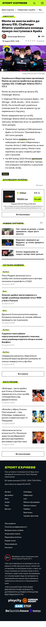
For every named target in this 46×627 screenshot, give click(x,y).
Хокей (7, 502)
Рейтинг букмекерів (31, 502)
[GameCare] (35, 611)
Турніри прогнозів (30, 516)
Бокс (5, 291)
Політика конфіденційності (16, 527)
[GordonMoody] (30, 600)
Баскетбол (9, 495)
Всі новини (23, 374)
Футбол (6, 272)
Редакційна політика (13, 537)
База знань (27, 512)
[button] (34, 3)
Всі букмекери (23, 214)
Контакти (9, 547)
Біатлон (8, 509)
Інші (25, 499)
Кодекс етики (10, 541)
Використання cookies (14, 530)
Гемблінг (26, 509)
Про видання (10, 523)
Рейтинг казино (29, 505)
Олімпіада (27, 492)
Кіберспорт (8, 16)
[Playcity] (14, 600)
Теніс (7, 505)
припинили (36, 158)
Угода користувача (12, 534)
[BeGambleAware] (17, 611)
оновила (23, 139)
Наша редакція (11, 544)
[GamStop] (23, 606)
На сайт (37, 199)
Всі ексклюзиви (23, 454)
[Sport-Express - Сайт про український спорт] (13, 3)
